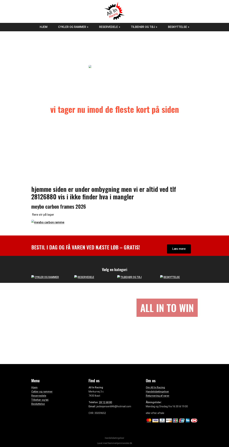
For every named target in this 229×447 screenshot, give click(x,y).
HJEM (43, 27)
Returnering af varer (157, 395)
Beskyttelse (38, 403)
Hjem (34, 387)
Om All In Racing (155, 387)
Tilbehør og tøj (39, 399)
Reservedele (38, 395)
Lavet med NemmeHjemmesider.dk (114, 443)
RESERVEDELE (108, 27)
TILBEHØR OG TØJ (143, 27)
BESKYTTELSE (177, 27)
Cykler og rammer (42, 391)
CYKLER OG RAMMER (72, 27)
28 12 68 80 (105, 402)
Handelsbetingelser (157, 391)
